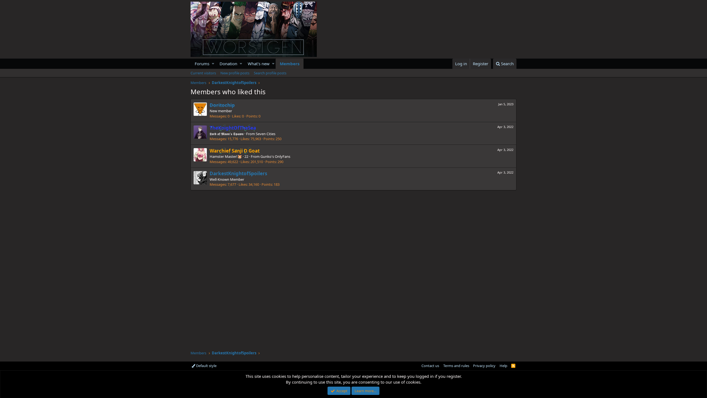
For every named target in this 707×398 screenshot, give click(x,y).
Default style (206, 365)
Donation (228, 63)
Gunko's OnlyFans (275, 156)
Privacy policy (484, 365)
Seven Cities (265, 133)
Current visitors (203, 72)
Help (503, 365)
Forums (202, 63)
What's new (259, 63)
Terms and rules (456, 365)
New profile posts (234, 72)
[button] (213, 64)
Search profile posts (270, 72)
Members (289, 63)
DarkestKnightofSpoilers (238, 173)
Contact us (430, 365)
